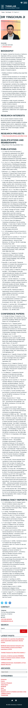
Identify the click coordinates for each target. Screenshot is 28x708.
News (2, 688)
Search (3, 628)
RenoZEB (3, 690)
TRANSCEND (4, 695)
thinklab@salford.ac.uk (7, 621)
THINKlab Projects (6, 693)
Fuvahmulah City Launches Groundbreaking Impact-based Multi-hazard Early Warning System (12, 640)
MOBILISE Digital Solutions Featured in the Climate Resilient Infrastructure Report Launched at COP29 (12, 647)
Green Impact (4, 684)
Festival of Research (6, 683)
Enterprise (4, 679)
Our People (8, 12)
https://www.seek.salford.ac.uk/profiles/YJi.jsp (14, 136)
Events (3, 681)
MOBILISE (3, 686)
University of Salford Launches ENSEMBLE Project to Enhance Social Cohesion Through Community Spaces (13, 657)
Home (3, 12)
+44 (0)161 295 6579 (6, 619)
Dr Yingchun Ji (15, 12)
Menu (2, 7)
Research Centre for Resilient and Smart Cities (13, 691)
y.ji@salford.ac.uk (6, 46)
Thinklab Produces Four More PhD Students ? (13, 652)
